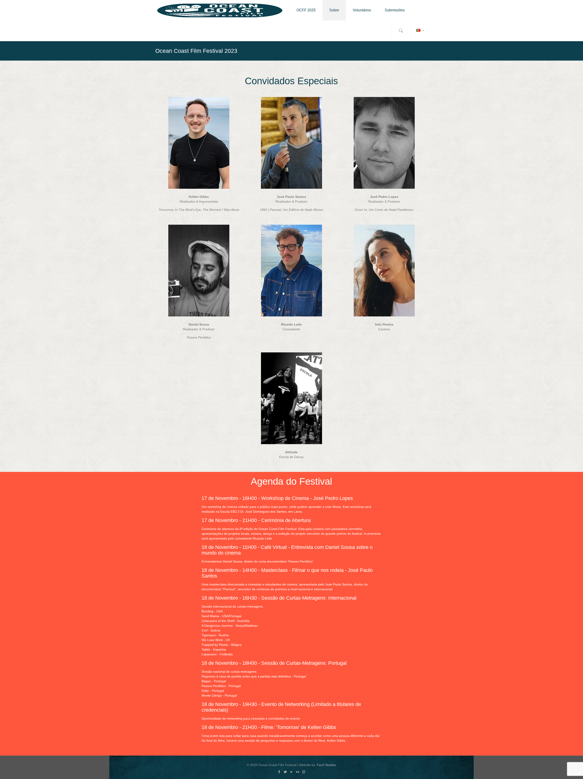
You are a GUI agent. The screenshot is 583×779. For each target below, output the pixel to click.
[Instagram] (303, 772)
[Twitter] (285, 772)
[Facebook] (279, 772)
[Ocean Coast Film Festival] (220, 10)
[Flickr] (297, 772)
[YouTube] (291, 772)
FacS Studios (326, 765)
